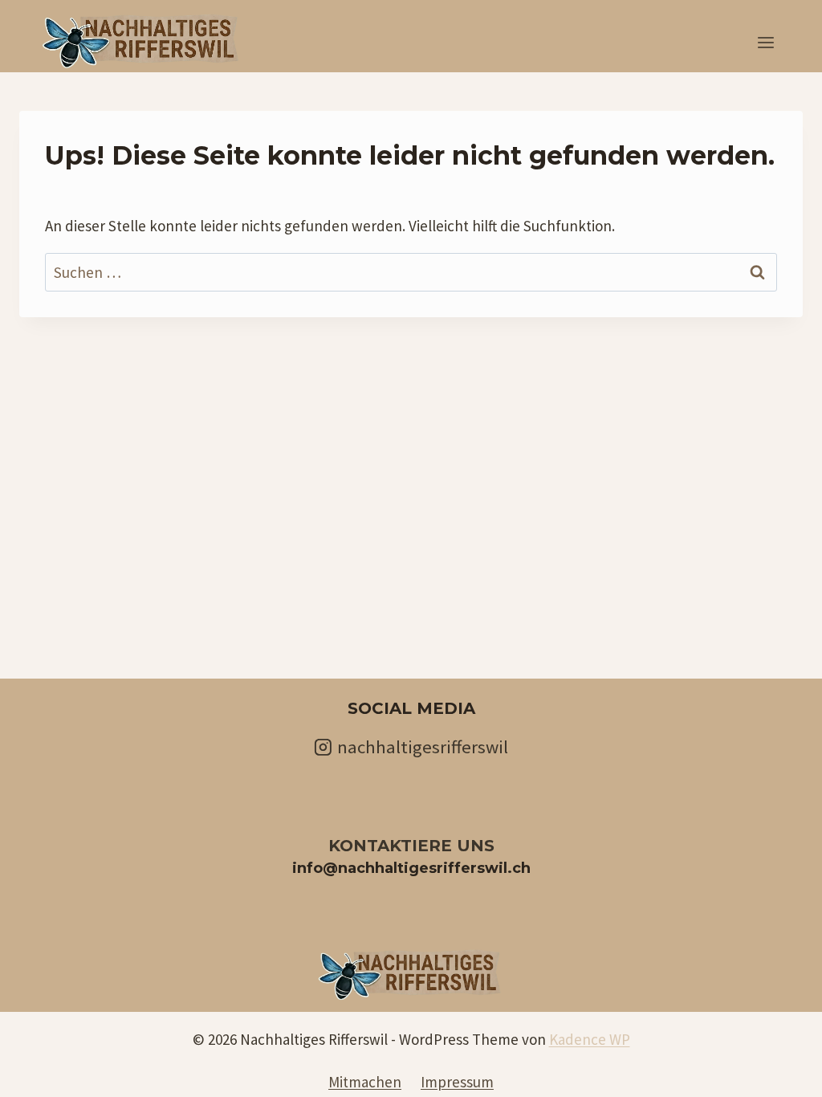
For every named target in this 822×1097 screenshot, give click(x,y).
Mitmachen (364, 1081)
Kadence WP (589, 1039)
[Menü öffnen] (765, 42)
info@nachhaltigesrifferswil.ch (411, 868)
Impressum (457, 1081)
